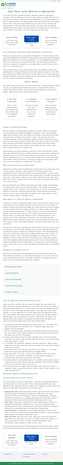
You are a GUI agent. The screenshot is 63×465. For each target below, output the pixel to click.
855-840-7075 (31, 39)
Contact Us (8, 454)
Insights (44, 454)
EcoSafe (3, 8)
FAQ (59, 0)
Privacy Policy (50, 463)
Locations (53, 0)
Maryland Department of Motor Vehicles (18, 378)
